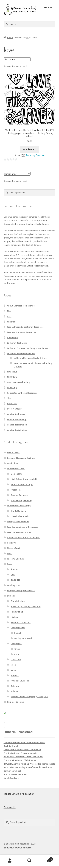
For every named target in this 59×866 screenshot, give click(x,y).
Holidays (11, 542)
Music (13, 670)
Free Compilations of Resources (22, 526)
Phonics (15, 675)
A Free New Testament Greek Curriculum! (23, 756)
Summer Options (15, 701)
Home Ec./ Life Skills (21, 622)
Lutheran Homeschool (18, 732)
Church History (18, 601)
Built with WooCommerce (17, 847)
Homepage (12, 337)
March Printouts (12, 777)
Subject (11, 595)
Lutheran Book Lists (17, 342)
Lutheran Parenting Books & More (30, 357)
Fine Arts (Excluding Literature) (26, 606)
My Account (10, 860)
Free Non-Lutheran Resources (21, 332)
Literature (16, 659)
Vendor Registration (17, 424)
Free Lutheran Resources (19, 532)
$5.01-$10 (15, 579)
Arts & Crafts (13, 452)
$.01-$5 (14, 569)
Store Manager (14, 408)
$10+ (13, 574)
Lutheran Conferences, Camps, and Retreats (29, 348)
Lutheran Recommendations (21, 353)
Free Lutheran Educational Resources (25, 326)
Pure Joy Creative (35, 155)
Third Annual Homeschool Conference (22, 749)
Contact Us (10, 807)
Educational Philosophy (19, 505)
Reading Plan (13, 585)
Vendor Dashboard (16, 414)
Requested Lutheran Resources (22, 392)
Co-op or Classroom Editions (21, 458)
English (18, 632)
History (14, 617)
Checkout (11, 321)
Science (14, 691)
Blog (9, 311)
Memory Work (13, 548)
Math (13, 664)
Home (10, 37)
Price (9, 563)
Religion (15, 686)
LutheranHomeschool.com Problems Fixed (24, 742)
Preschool (15, 489)
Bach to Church (11, 746)
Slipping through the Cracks (21, 590)
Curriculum (12, 463)
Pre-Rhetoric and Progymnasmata (20, 753)
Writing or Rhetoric (23, 638)
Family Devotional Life (18, 521)
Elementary (16, 473)
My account (12, 371)
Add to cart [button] (29, 149)
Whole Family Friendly (21, 500)
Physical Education (20, 680)
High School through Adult (24, 479)
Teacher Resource (19, 495)
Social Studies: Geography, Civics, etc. (29, 696)
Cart (9, 316)
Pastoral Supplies (15, 558)
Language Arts (18, 627)
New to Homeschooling (18, 382)
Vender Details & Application (19, 793)
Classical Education (20, 516)
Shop (9, 398)
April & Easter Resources (16, 774)
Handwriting (17, 611)
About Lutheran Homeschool (21, 305)
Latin (17, 654)
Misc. (9, 553)
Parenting (12, 387)
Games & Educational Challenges (23, 537)
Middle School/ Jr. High (22, 484)
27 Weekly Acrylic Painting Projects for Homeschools (29, 763)
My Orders (12, 376)
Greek (17, 648)
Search (29, 860)
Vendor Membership (16, 419)
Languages (16, 643)
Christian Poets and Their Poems (20, 760)
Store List (12, 403)
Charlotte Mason (19, 511)
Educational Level (16, 468)
